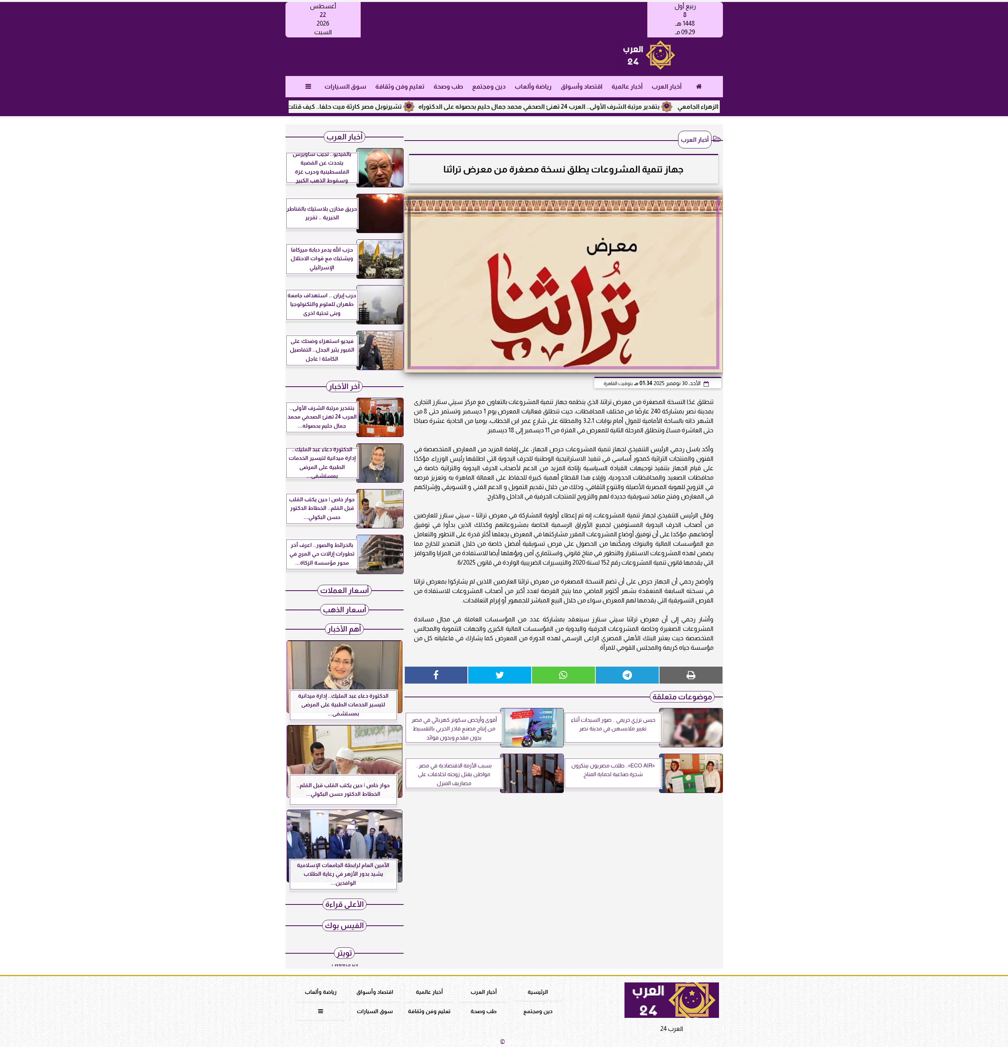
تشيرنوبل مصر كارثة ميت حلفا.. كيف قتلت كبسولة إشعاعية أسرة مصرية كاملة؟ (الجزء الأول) (310, 106)
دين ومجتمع (488, 86)
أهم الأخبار (344, 629)
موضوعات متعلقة (682, 697)
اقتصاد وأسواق (581, 86)
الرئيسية (538, 992)
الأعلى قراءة (344, 904)
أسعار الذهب (344, 610)
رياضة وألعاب (532, 86)
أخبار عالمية (626, 86)
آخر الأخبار (344, 386)
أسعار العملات (344, 590)
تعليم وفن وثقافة (399, 86)
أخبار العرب (666, 86)
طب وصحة (448, 86)
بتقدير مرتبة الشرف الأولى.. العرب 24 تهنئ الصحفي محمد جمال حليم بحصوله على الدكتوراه (574, 106)
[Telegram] (627, 675)
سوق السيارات (345, 86)
